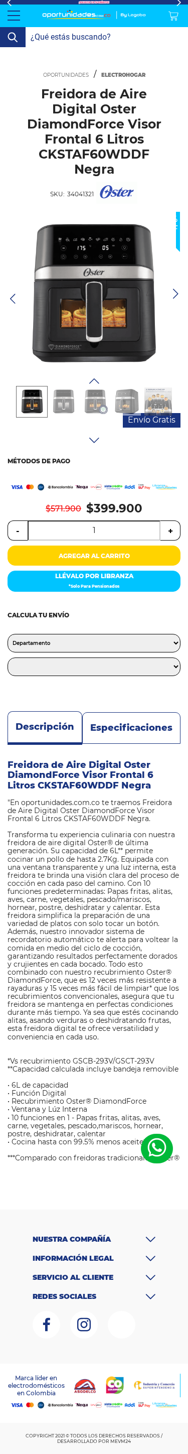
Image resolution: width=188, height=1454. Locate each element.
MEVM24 (120, 1441)
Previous (94, 381)
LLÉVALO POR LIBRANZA (94, 580)
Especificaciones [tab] (131, 727)
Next (94, 440)
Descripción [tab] (45, 726)
